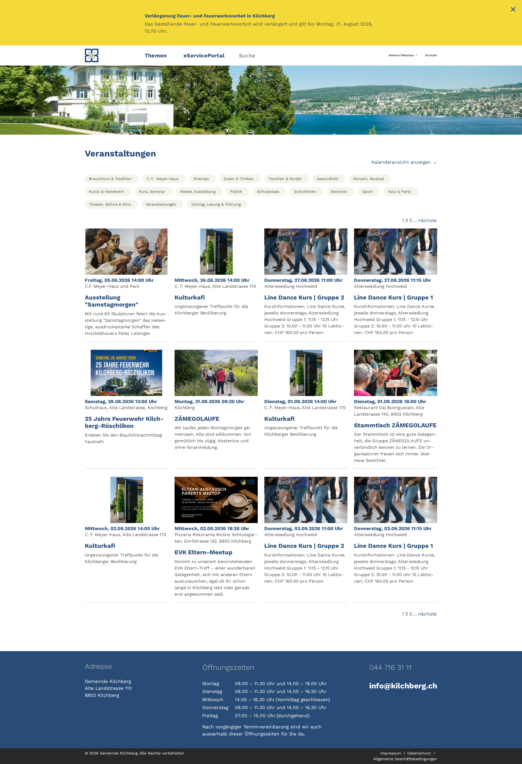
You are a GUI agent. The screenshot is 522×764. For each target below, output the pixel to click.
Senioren (339, 191)
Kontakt (431, 55)
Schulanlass (268, 191)
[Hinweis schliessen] (513, 10)
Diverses (201, 179)
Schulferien (305, 191)
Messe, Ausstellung (197, 191)
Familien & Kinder (285, 179)
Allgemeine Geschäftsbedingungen (405, 759)
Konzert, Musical (368, 179)
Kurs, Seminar (152, 191)
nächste (427, 220)
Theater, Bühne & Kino (110, 204)
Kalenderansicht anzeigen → (404, 162)
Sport (367, 191)
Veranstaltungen (161, 204)
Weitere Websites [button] (402, 55)
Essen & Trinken (239, 179)
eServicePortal (204, 55)
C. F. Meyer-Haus (162, 179)
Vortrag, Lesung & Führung (216, 204)
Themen (156, 55)
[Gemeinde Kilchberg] (111, 55)
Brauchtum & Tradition (110, 179)
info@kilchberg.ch (403, 685)
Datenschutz (419, 753)
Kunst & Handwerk (106, 191)
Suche (247, 55)
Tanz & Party (399, 191)
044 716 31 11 (390, 667)
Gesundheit (327, 179)
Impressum (391, 753)
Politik (236, 191)
